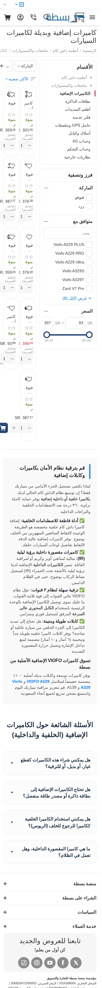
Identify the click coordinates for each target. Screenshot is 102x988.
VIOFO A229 (38, 681)
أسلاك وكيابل (79, 133)
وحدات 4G (81, 141)
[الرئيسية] (59, 17)
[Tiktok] (23, 962)
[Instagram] (36, 962)
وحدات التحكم (78, 149)
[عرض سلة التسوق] (7, 17)
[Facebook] (63, 962)
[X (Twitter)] (76, 962)
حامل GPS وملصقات (72, 125)
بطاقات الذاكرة (77, 101)
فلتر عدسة (81, 117)
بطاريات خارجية (77, 157)
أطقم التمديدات (77, 109)
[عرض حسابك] (20, 17)
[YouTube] (50, 962)
